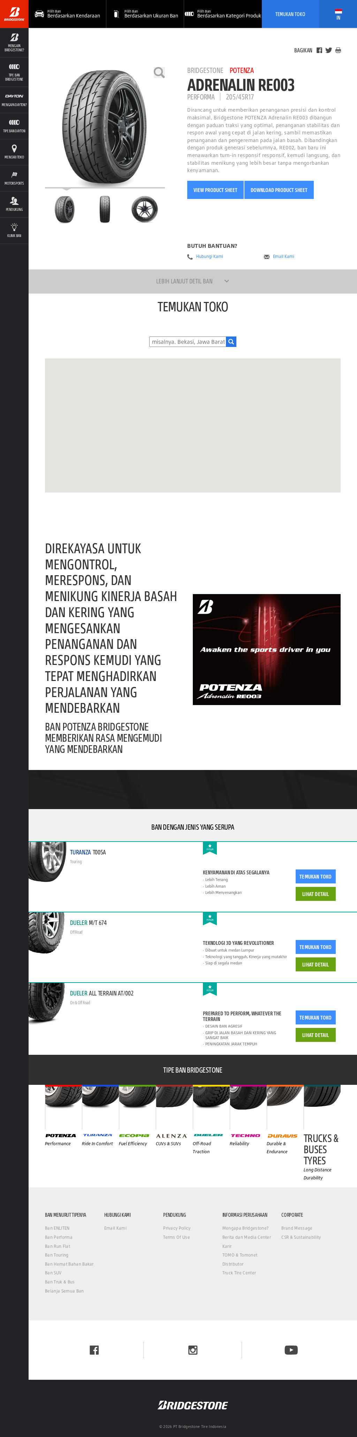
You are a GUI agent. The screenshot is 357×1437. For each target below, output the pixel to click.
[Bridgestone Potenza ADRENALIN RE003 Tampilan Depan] (105, 209)
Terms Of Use (176, 1237)
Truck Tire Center (239, 1272)
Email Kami (283, 256)
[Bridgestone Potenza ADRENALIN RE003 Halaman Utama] (65, 209)
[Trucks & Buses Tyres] (322, 1107)
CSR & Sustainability (301, 1237)
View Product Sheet (215, 189)
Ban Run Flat (57, 1246)
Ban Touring (57, 1255)
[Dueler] (211, 1107)
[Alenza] (174, 1107)
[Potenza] (63, 1107)
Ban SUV (53, 1272)
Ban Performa (59, 1237)
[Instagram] (193, 1350)
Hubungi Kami (209, 256)
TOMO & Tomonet (239, 1255)
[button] (14, 42)
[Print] (338, 50)
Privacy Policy (176, 1228)
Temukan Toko (290, 13)
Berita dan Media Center (246, 1237)
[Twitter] (328, 50)
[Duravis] (285, 1107)
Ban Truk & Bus (60, 1281)
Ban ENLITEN (57, 1228)
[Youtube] (291, 1350)
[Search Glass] (231, 341)
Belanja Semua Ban (64, 1291)
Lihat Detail (315, 893)
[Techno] (248, 1107)
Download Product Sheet (279, 189)
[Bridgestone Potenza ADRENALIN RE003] (105, 127)
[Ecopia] (137, 1107)
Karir (227, 1246)
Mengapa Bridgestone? (245, 1228)
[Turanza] (100, 1107)
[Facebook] (319, 50)
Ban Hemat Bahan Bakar (69, 1264)
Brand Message (296, 1228)
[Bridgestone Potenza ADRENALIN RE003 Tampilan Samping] (145, 209)
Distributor (233, 1264)
